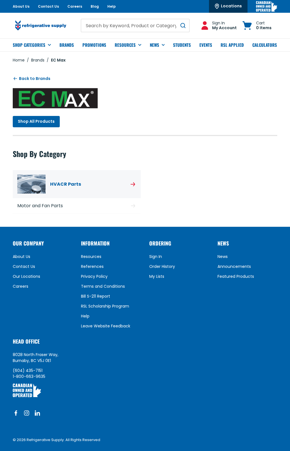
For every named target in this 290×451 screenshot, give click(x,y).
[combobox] (135, 25)
